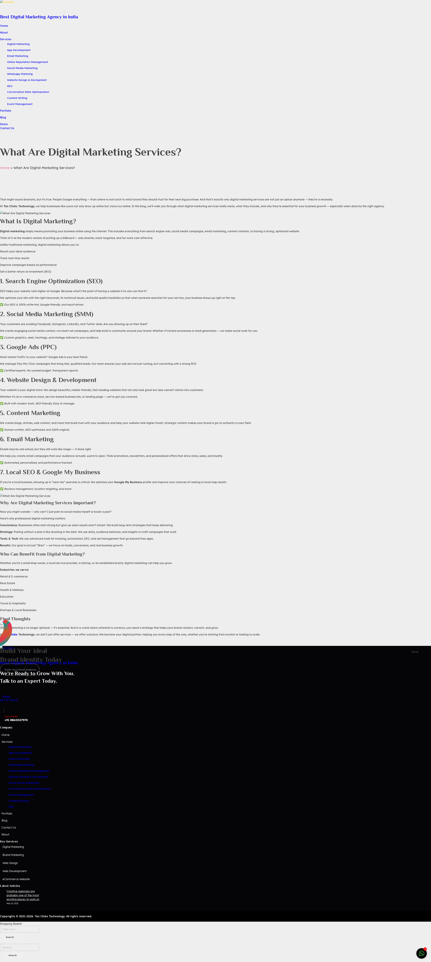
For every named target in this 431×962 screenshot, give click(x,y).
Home (5, 168)
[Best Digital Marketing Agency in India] (215, 6)
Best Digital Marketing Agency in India (39, 16)
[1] (421, 953)
